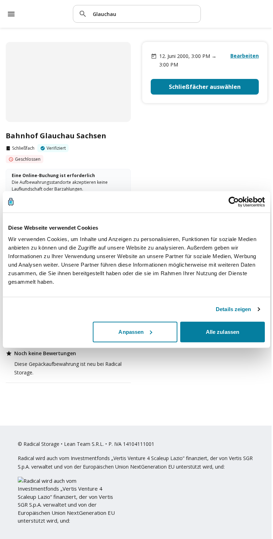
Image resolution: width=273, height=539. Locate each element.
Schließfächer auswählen (205, 87)
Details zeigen (233, 309)
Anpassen (131, 332)
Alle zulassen (222, 332)
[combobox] (144, 13)
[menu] (11, 14)
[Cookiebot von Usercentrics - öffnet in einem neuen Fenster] (234, 202)
